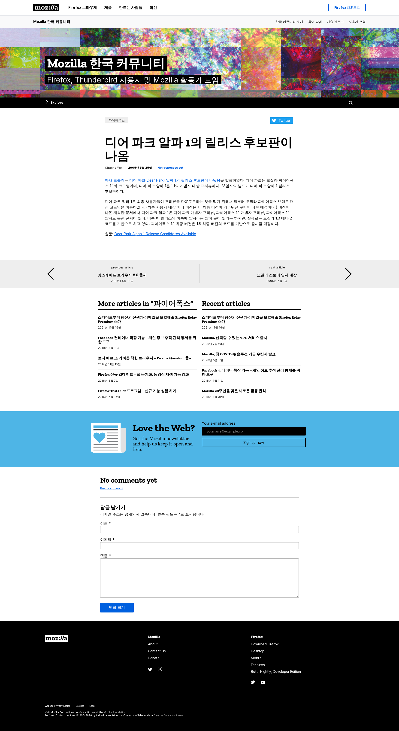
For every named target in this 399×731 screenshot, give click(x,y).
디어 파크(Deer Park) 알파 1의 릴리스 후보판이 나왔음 (174, 180)
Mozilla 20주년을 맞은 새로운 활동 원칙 (234, 391)
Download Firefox (265, 644)
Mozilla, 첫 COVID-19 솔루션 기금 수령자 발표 (239, 354)
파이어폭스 (117, 120)
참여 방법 (315, 22)
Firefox (257, 636)
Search (350, 102)
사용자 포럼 (357, 22)
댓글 (105, 555)
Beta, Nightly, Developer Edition (276, 671)
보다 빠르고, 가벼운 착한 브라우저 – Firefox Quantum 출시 (145, 358)
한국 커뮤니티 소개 (289, 22)
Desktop (257, 651)
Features (258, 665)
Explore (57, 102)
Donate (154, 658)
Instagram (160, 669)
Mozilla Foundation (115, 712)
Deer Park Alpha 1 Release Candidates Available (155, 233)
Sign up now (253, 442)
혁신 (153, 7)
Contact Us (157, 651)
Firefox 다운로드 (347, 7)
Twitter (284, 120)
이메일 (107, 539)
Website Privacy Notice (57, 705)
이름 (105, 523)
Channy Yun (114, 167)
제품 (108, 7)
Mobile (256, 658)
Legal (92, 705)
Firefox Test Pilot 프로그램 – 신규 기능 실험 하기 (137, 391)
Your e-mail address (219, 423)
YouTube (263, 682)
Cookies (80, 705)
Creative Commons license (168, 715)
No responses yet (170, 167)
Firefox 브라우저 (82, 7)
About (153, 644)
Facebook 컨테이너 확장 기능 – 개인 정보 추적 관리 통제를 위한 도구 (147, 339)
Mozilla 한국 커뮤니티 (51, 21)
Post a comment (111, 488)
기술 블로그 (335, 22)
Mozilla (56, 638)
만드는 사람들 (130, 7)
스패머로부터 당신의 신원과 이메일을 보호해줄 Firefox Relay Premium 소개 (147, 319)
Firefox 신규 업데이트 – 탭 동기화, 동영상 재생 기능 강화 (143, 374)
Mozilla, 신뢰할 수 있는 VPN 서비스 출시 (234, 337)
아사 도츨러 (114, 180)
